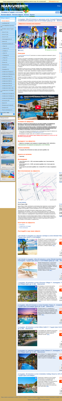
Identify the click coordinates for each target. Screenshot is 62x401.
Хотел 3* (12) (4, 32)
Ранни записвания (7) (6, 109)
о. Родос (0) (3, 57)
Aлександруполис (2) (6, 39)
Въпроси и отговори (44, 397)
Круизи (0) (3, 102)
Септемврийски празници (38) (7, 26)
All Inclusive (22, 224)
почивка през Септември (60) (7, 91)
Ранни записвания (23, 227)
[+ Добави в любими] (55, 27)
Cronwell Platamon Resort (23, 55)
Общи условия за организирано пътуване (9, 397)
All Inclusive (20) (4, 100)
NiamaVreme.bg (31, 399)
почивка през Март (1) (6, 76)
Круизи (32, 14)
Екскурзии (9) (4, 107)
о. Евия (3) (3, 46)
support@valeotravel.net (38, 132)
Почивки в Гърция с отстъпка (12, 12)
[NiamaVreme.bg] (15, 8)
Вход (58, 5)
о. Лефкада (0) (4, 55)
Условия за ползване (32, 397)
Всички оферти (6, 14)
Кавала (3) (3, 41)
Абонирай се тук (54, 1)
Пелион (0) (3, 62)
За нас (38, 397)
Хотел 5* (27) (4, 36)
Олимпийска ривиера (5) (6, 43)
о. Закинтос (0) (4, 48)
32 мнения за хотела (51, 50)
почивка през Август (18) (6, 88)
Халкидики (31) (4, 69)
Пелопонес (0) (4, 64)
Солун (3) (3, 67)
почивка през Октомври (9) (7, 93)
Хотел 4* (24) (4, 34)
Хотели (26, 14)
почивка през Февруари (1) (7, 74)
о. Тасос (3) (3, 60)
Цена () (4, 112)
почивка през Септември (25, 226)
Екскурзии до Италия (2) (6, 105)
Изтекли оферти (17, 14)
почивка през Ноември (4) (7, 95)
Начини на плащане (23, 397)
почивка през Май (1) (6, 81)
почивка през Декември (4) (7, 98)
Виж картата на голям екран (37, 188)
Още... (54, 245)
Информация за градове (54, 397)
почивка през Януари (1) (6, 71)
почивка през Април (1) (6, 78)
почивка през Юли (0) (6, 85)
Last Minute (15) (4, 23)
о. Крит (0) (3, 53)
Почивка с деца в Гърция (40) (7, 29)
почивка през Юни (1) (6, 83)
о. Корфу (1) (4, 50)
